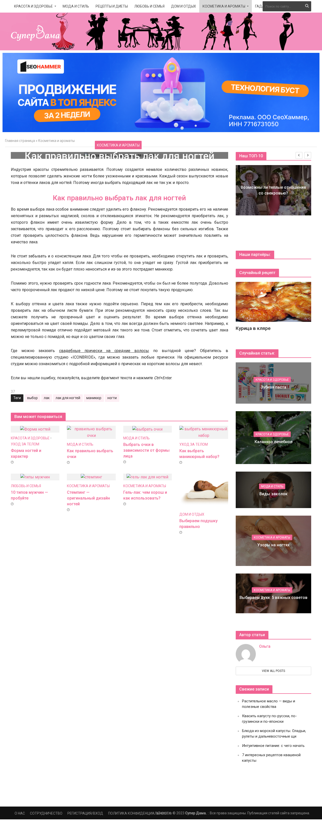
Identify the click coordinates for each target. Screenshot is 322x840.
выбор (32, 398)
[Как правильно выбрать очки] (91, 432)
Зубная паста (273, 387)
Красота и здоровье (33, 6)
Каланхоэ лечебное (273, 441)
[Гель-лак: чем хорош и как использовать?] (147, 476)
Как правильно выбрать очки (90, 453)
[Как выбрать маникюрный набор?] (203, 432)
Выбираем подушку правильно (198, 523)
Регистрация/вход (85, 813)
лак (47, 398)
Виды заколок (273, 493)
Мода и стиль (76, 6)
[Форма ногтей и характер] (35, 429)
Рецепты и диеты (112, 6)
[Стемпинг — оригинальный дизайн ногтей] (91, 476)
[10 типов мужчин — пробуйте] (35, 476)
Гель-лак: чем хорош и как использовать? (145, 495)
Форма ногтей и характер (26, 453)
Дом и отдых (183, 6)
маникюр (93, 398)
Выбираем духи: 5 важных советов (273, 597)
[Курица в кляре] (273, 301)
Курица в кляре (253, 328)
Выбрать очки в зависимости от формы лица (146, 450)
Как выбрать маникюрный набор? (199, 453)
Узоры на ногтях (273, 545)
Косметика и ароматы (224, 6)
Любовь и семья (149, 6)
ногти (112, 398)
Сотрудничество (46, 813)
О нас (20, 813)
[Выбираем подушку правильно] (203, 490)
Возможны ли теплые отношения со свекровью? (273, 190)
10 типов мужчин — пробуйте (29, 495)
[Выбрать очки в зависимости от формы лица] (147, 429)
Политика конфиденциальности (139, 813)
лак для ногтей (68, 398)
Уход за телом (25, 444)
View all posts (273, 671)
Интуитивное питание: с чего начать (273, 745)
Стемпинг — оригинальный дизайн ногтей (88, 498)
